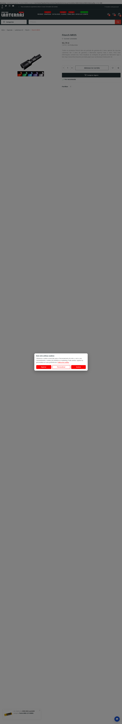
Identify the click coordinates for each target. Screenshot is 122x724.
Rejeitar (43, 367)
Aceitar (78, 367)
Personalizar (61, 367)
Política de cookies (63, 362)
